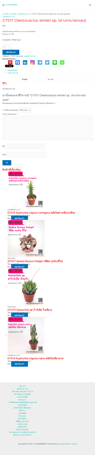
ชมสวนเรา (22, 400)
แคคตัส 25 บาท (22, 389)
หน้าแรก (22, 386)
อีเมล (4, 155)
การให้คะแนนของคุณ (10, 110)
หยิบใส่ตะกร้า (11, 52)
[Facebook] (16, 62)
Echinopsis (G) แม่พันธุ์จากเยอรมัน (22, 432)
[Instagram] (31, 62)
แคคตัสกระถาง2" (23, 14)
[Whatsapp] (60, 62)
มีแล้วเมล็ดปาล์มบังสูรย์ (22, 408)
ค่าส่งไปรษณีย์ (22, 397)
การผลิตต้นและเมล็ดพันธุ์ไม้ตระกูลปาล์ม (22, 402)
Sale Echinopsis (22, 429)
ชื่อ (3, 146)
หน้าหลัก (5, 14)
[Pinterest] (8, 62)
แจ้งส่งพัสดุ (22, 413)
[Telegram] (38, 62)
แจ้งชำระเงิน (22, 424)
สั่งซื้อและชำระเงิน (22, 421)
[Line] (53, 62)
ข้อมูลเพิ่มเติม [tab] (12, 70)
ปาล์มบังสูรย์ (22, 405)
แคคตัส (13, 14)
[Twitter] (45, 62)
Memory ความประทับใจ (22, 435)
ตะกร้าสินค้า (22, 419)
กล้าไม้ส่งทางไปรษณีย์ (22, 394)
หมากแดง (22, 416)
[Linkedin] (23, 62)
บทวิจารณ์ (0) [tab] (13, 73)
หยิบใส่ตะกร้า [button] (19, 218)
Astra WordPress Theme (67, 444)
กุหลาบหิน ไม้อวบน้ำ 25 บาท (22, 391)
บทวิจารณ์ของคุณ (9, 114)
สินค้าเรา (22, 410)
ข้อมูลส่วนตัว (22, 427)
